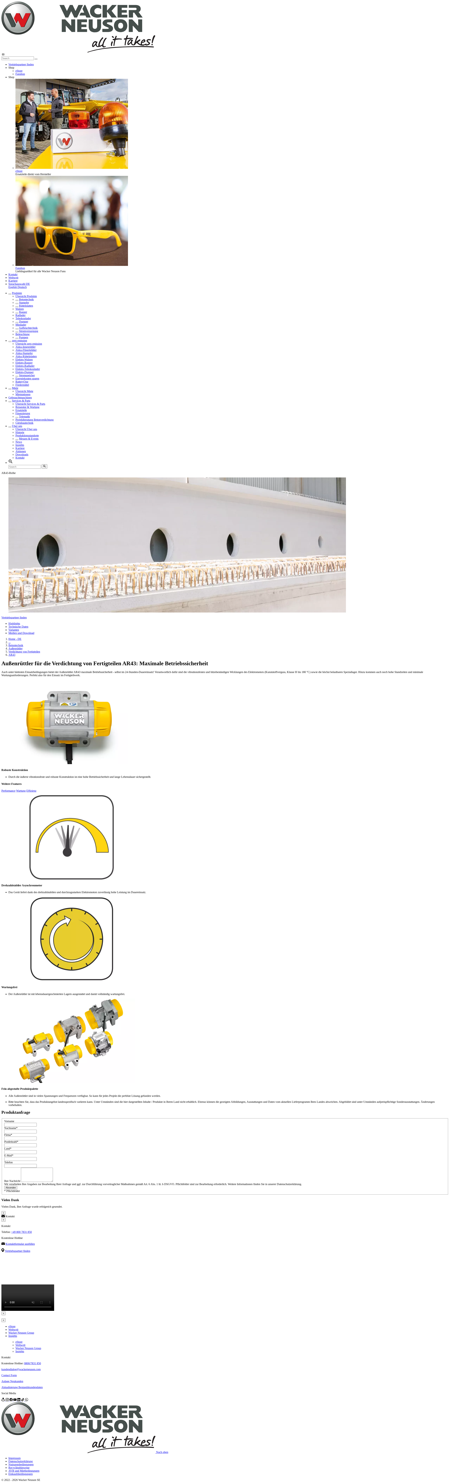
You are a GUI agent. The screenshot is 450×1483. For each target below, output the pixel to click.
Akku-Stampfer (24, 353)
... (9, 642)
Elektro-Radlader (24, 365)
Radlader (20, 315)
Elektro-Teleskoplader (27, 369)
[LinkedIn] (19, 1400)
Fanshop (20, 73)
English (13, 287)
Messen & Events (28, 438)
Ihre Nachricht (12, 1180)
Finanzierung (22, 413)
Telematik (24, 416)
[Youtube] (15, 1400)
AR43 (11, 654)
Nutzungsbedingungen (21, 1464)
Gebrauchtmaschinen (20, 397)
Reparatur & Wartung (27, 407)
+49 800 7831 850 (21, 1231)
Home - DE (14, 638)
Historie (19, 432)
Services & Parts (21, 400)
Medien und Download (21, 633)
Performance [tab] (8, 790)
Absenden (11, 1187)
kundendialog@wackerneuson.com (21, 1369)
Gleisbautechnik (24, 422)
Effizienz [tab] (31, 790)
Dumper (23, 321)
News (18, 441)
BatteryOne (21, 381)
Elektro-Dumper (24, 372)
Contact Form (9, 1375)
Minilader (20, 324)
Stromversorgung (28, 331)
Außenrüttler (15, 648)
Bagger (23, 312)
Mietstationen (22, 394)
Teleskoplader (23, 318)
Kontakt (12, 274)
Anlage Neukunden (12, 1381)
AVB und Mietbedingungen (23, 1470)
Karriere (13, 280)
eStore (18, 70)
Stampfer (24, 302)
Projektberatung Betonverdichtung (34, 419)
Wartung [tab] (21, 790)
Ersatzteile (21, 410)
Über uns (17, 426)
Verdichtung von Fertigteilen (24, 651)
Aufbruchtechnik (28, 327)
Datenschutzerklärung (20, 1461)
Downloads (21, 454)
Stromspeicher (27, 375)
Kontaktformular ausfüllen (20, 1243)
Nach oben (162, 1452)
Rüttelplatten (26, 305)
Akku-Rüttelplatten (26, 356)
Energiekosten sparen (27, 378)
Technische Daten (18, 626)
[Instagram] (7, 1400)
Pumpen (23, 337)
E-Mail (8, 1155)
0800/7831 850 (32, 1363)
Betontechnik (26, 299)
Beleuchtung (22, 334)
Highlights (14, 623)
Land (7, 1148)
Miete (15, 388)
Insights (19, 445)
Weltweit (13, 277)
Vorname (9, 1121)
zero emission (19, 340)
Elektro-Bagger (24, 362)
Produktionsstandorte (27, 435)
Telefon (8, 1162)
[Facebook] (11, 1400)
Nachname (11, 1128)
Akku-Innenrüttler (25, 346)
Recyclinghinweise (19, 1467)
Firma (8, 1134)
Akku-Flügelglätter (26, 350)
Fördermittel (22, 384)
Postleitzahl (11, 1141)
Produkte (17, 293)
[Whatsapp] (26, 1400)
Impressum (14, 1458)
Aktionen (20, 451)
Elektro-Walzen (24, 359)
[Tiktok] (23, 1400)
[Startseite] (78, 51)
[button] (19, 283)
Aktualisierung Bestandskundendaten (22, 1387)
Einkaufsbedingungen (20, 1473)
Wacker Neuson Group (21, 1332)
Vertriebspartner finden (21, 64)
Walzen (19, 308)
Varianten (13, 629)
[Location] (3, 1400)
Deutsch (22, 287)
